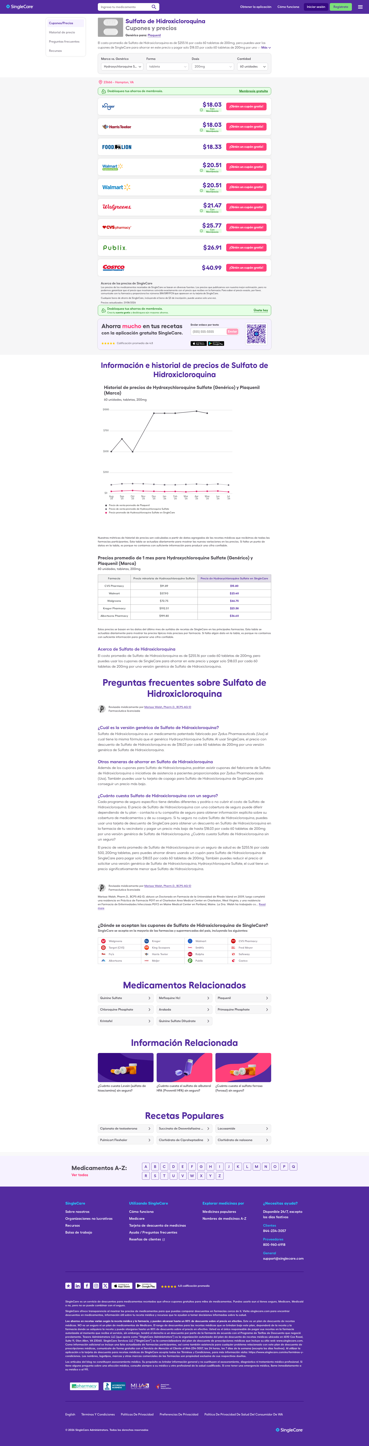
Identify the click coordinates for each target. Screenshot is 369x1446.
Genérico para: (136, 35)
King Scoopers (161, 947)
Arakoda (165, 1009)
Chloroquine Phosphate (116, 1009)
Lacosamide (226, 1128)
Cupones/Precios (61, 23)
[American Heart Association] (164, 1386)
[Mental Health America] (140, 1386)
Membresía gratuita (253, 91)
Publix (199, 960)
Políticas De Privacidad (137, 1414)
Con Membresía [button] (212, 110)
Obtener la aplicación (255, 7)
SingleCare (82, 1429)
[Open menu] (360, 7)
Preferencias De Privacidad (179, 1414)
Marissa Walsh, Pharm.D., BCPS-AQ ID (167, 707)
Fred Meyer (246, 947)
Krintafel (106, 1021)
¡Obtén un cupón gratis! (246, 106)
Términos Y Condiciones (98, 1414)
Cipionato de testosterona (118, 1128)
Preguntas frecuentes (64, 41)
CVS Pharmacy (248, 941)
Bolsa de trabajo (78, 1232)
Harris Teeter (160, 954)
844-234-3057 (274, 1231)
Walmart (200, 941)
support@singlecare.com (283, 1258)
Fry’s (111, 954)
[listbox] (122, 63)
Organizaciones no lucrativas (88, 1218)
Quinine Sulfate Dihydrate (177, 1021)
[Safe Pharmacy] (84, 1386)
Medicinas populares (219, 1212)
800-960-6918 (274, 1245)
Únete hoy (261, 310)
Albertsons (115, 960)
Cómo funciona (288, 7)
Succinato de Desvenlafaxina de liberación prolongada (181, 1128)
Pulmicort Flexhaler (113, 1140)
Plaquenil (154, 35)
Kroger (156, 941)
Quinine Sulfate (111, 998)
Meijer (156, 960)
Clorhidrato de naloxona (235, 1140)
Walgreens (115, 941)
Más (264, 47)
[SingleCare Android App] (145, 1286)
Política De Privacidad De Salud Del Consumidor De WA (243, 1414)
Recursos (55, 51)
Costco (243, 960)
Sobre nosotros (77, 1212)
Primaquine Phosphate (234, 1009)
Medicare (137, 1218)
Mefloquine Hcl (169, 998)
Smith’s (199, 947)
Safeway (244, 954)
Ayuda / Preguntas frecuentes (153, 1232)
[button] (116, 82)
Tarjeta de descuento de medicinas (157, 1225)
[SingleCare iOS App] (121, 1286)
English (70, 1414)
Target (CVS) (116, 947)
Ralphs (199, 954)
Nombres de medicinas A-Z (224, 1218)
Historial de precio (62, 32)
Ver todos (79, 1175)
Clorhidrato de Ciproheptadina (181, 1140)
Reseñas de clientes (145, 1239)
